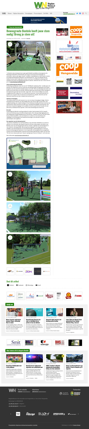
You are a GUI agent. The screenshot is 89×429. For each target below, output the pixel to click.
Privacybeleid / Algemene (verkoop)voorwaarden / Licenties (23, 425)
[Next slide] (78, 413)
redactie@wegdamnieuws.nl (69, 14)
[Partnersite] (64, 393)
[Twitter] (77, 13)
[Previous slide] (10, 413)
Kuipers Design (76, 425)
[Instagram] (83, 13)
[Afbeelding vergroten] (28, 56)
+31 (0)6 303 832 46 (13, 406)
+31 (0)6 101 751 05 (13, 403)
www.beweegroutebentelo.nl (17, 82)
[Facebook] (80, 13)
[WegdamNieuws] (44, 5)
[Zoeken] (86, 13)
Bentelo (28, 38)
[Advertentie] (10, 271)
